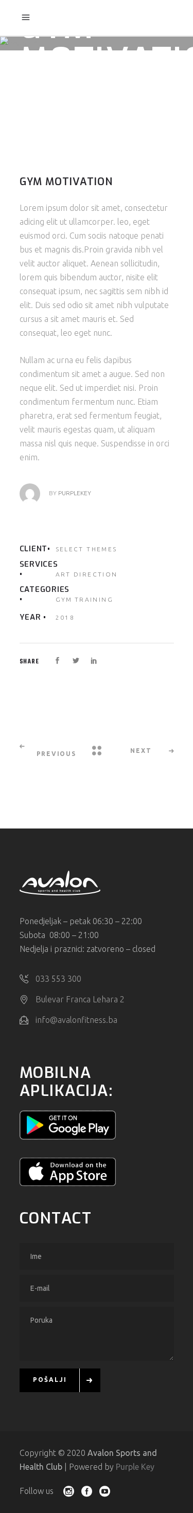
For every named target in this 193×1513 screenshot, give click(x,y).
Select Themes (86, 549)
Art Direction (87, 574)
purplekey (74, 493)
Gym (64, 599)
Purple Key (135, 1466)
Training (94, 599)
